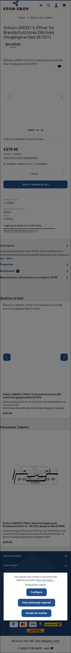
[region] (35, 96)
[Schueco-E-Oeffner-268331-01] (35, 96)
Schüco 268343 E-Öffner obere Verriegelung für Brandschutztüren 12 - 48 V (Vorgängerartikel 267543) (34, 525)
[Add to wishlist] (59, 66)
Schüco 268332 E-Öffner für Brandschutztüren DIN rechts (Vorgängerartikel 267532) (32, 396)
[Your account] (56, 5)
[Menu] (41, 5)
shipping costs (50, 641)
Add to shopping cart (35, 184)
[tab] (34, 251)
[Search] (48, 5)
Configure (36, 592)
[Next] (61, 96)
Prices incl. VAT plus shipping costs (20, 157)
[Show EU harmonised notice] (29, 228)
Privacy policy (31, 584)
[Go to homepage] (15, 5)
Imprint (42, 584)
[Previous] (9, 96)
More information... (45, 580)
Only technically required (36, 602)
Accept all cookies (36, 613)
